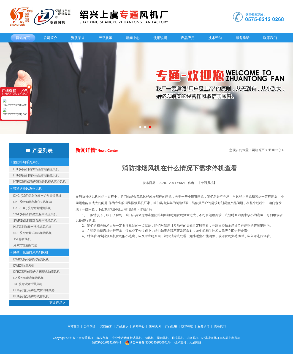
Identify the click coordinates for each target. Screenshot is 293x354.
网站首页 (23, 38)
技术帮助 (215, 38)
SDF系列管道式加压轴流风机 (32, 233)
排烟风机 (192, 338)
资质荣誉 (78, 38)
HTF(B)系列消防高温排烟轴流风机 (36, 175)
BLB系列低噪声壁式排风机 (31, 296)
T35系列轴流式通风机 (27, 284)
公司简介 (50, 38)
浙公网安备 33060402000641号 (150, 342)
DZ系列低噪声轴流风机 (28, 278)
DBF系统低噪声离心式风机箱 (32, 202)
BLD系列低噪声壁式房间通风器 (34, 290)
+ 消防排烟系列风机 (24, 162)
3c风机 (149, 338)
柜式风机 (136, 338)
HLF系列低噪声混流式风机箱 (32, 226)
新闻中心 (133, 38)
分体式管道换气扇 (25, 245)
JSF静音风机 (22, 239)
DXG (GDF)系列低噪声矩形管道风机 (37, 195)
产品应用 (188, 38)
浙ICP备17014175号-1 (106, 342)
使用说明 (160, 38)
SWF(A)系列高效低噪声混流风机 (35, 214)
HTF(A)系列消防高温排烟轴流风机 (36, 169)
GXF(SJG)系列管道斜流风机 (32, 208)
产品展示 (105, 38)
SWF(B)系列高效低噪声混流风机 (35, 220)
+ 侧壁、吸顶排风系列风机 (29, 252)
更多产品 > (59, 302)
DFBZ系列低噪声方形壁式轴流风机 (36, 271)
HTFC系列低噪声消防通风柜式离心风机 (39, 181)
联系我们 (270, 38)
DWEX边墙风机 (23, 265)
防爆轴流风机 (210, 338)
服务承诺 (243, 38)
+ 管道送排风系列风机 (26, 188)
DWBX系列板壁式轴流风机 (31, 259)
